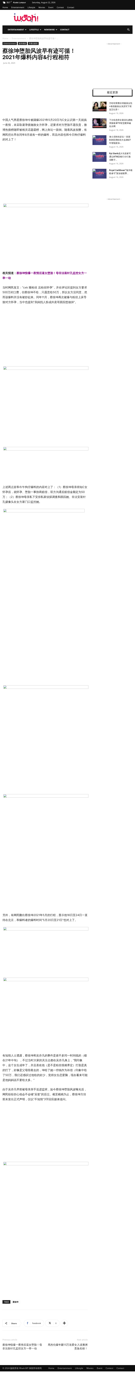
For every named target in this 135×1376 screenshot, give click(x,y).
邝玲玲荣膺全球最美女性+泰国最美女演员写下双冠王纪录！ (120, 106)
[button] (128, 29)
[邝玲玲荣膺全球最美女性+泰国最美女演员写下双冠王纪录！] (99, 106)
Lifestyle (31, 7)
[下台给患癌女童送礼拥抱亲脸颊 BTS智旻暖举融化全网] (99, 123)
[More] (64, 1323)
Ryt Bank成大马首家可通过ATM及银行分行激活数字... (120, 156)
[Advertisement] (32, 172)
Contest (60, 7)
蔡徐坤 (15, 1301)
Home (5, 7)
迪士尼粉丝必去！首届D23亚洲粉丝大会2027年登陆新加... (120, 140)
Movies (41, 7)
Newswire (49, 29)
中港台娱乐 (33, 43)
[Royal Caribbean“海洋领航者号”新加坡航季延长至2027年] (99, 174)
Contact (70, 7)
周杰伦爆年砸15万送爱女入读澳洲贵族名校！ (68, 1346)
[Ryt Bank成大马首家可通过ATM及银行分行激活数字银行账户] (99, 157)
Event (50, 7)
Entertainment (17, 7)
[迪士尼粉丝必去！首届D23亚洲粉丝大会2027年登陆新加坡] (99, 140)
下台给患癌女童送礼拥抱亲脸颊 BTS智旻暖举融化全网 (120, 123)
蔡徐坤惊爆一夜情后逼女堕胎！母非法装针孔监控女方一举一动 (22, 1346)
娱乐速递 (22, 43)
